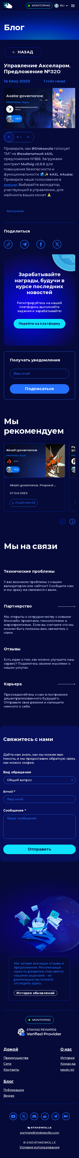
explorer (10, 185)
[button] (65, 5)
